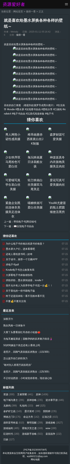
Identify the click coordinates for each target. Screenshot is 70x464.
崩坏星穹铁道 (13, 422)
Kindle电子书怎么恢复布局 (19, 269)
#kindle (11, 109)
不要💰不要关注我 (15, 301)
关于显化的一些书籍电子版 (20, 290)
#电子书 (49, 113)
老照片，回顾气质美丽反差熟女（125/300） (27, 371)
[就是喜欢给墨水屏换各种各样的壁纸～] (35, 48)
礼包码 (26, 405)
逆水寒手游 (55, 400)
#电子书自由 (18, 113)
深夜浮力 (8, 319)
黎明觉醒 (35, 422)
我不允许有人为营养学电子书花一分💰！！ (29, 285)
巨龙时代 (11, 433)
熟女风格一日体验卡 (14, 325)
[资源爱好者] (13, 4)
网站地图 (35, 459)
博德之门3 (12, 416)
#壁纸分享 (46, 109)
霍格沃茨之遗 (32, 428)
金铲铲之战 (12, 411)
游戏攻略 (54, 422)
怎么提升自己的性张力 (15, 358)
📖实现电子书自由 (24, 226)
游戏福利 (11, 428)
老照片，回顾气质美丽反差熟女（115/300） (27, 351)
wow (51, 428)
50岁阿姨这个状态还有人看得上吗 (21, 345)
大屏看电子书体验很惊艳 (18, 275)
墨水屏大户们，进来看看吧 (20, 249)
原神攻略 (35, 400)
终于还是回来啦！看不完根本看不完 (25, 296)
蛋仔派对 (32, 411)
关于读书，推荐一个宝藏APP (21, 259)
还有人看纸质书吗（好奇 (18, 254)
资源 (8, 394)
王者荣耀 (25, 394)
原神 (42, 394)
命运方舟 (31, 416)
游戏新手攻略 (32, 433)
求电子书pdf (12, 264)
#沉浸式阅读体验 (35, 113)
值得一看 (31, 11)
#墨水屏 (19, 109)
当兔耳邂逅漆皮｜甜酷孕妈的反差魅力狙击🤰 (28, 338)
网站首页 (18, 11)
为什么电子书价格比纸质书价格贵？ (25, 243)
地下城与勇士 (13, 400)
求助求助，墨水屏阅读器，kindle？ (24, 280)
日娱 (8, 439)
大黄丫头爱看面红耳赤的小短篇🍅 (22, 332)
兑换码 (10, 405)
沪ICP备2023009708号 (35, 450)
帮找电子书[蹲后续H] (25, 221)
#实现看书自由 (33, 109)
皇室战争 (53, 433)
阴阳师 (50, 411)
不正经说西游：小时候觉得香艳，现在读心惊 (27, 378)
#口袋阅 (57, 109)
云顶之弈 (50, 416)
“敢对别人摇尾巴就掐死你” (17, 365)
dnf (40, 405)
